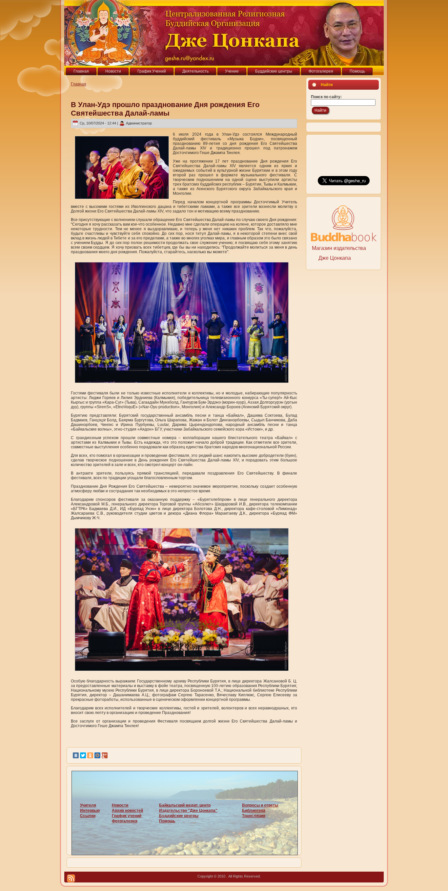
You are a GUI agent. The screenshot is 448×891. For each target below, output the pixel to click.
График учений (126, 815)
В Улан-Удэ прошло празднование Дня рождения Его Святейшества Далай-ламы (165, 108)
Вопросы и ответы (260, 805)
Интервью (90, 810)
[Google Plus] (105, 755)
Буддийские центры (178, 815)
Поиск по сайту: (326, 97)
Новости (120, 805)
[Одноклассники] (90, 755)
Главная (78, 84)
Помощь (167, 821)
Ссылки (87, 815)
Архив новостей (127, 810)
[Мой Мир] (97, 755)
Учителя (88, 805)
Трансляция (253, 815)
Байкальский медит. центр (185, 805)
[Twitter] (83, 755)
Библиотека (253, 810)
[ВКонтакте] (76, 755)
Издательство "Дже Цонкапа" (188, 810)
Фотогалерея (124, 821)
